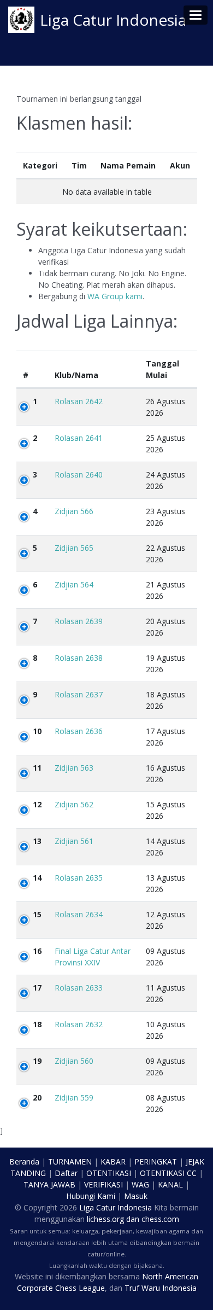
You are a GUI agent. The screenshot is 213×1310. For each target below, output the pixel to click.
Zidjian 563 (74, 767)
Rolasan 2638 (79, 658)
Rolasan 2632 (79, 1024)
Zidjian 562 (74, 804)
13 (37, 841)
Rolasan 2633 (79, 987)
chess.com (160, 1219)
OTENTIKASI (108, 1173)
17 (37, 987)
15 (37, 914)
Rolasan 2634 (79, 914)
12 (37, 804)
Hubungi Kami (90, 1196)
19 (37, 1061)
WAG (140, 1184)
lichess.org (105, 1219)
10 (37, 731)
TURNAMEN (70, 1161)
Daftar (66, 1173)
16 (37, 951)
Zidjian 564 (74, 584)
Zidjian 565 (74, 548)
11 (37, 767)
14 (37, 877)
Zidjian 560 (74, 1061)
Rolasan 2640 (79, 474)
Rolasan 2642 (79, 401)
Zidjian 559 (74, 1097)
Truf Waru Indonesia (161, 1288)
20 (37, 1097)
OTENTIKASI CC (168, 1173)
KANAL (170, 1184)
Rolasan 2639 (79, 621)
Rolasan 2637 (79, 694)
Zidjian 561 (74, 841)
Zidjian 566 (74, 511)
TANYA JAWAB (49, 1184)
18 (37, 1024)
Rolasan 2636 (79, 731)
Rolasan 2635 (79, 877)
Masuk (135, 1196)
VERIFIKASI (103, 1184)
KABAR (113, 1161)
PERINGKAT (155, 1161)
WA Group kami (115, 296)
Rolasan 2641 (79, 438)
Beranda (24, 1161)
